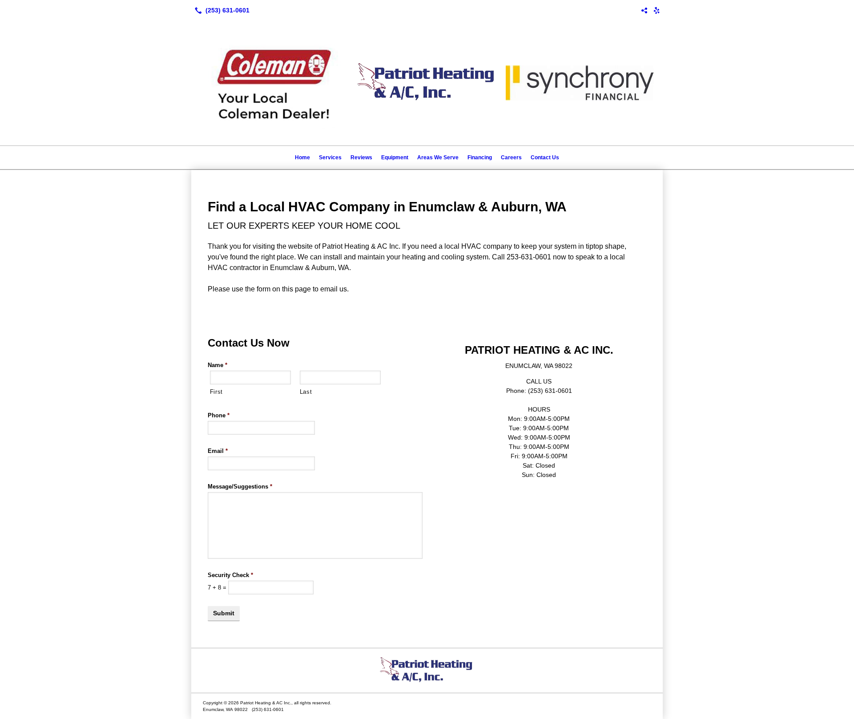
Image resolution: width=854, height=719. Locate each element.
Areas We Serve (438, 157)
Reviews (361, 157)
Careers (511, 157)
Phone (219, 415)
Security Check (230, 575)
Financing (479, 157)
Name (217, 365)
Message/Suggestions (240, 486)
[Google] (644, 10)
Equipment (394, 157)
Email (218, 451)
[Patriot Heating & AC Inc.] (427, 670)
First (216, 391)
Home (302, 157)
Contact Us (545, 157)
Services (330, 157)
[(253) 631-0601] (220, 10)
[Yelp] (656, 10)
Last (306, 391)
